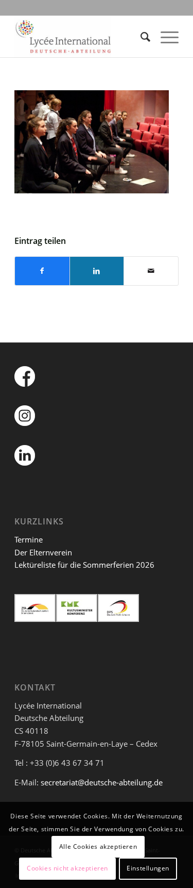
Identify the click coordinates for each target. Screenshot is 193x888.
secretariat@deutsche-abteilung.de (102, 782)
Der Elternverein (43, 552)
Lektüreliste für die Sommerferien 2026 (84, 565)
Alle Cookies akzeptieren (98, 846)
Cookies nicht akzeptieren (67, 868)
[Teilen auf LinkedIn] (97, 271)
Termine (28, 539)
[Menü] (164, 36)
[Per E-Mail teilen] (151, 271)
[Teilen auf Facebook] (42, 271)
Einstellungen (148, 868)
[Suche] (140, 36)
